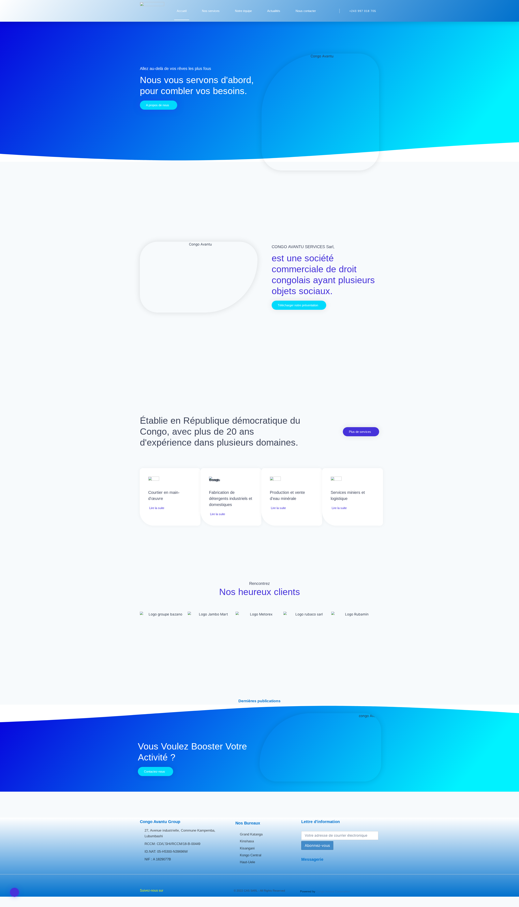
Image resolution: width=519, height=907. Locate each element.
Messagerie (312, 859)
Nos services (211, 11)
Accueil (182, 11)
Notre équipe (243, 11)
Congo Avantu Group (160, 821)
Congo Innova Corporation (333, 891)
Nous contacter (306, 11)
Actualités (273, 11)
